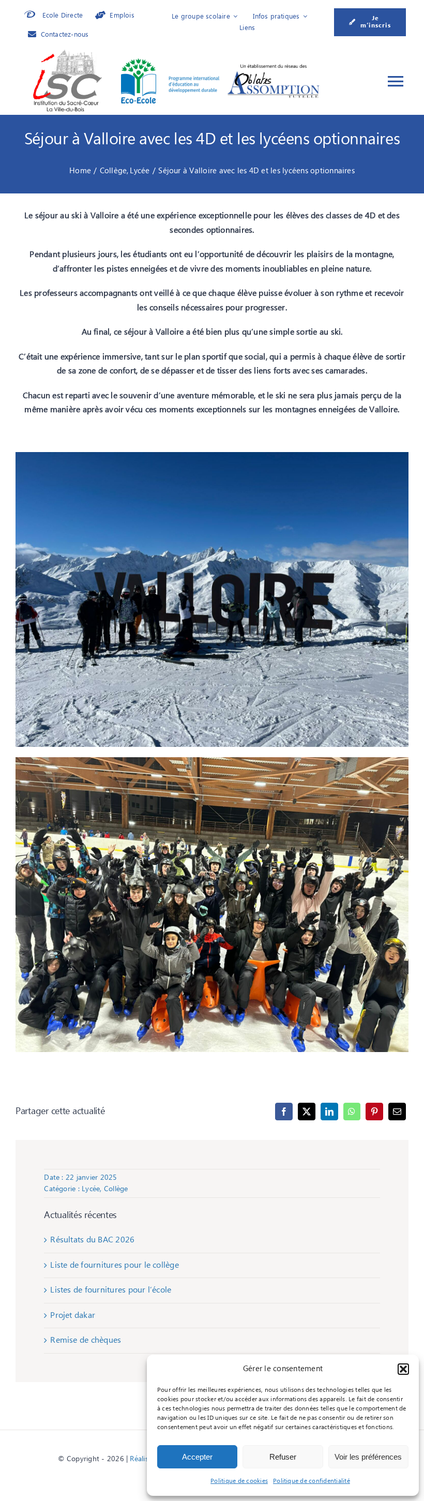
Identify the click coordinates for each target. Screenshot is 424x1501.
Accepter (197, 1456)
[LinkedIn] (329, 1111)
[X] (306, 1111)
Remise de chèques (85, 1340)
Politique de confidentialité (311, 1481)
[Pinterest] (374, 1111)
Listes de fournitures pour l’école (110, 1290)
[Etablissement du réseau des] (273, 66)
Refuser (282, 1456)
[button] (403, 1369)
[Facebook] (283, 1111)
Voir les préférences (368, 1456)
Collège (116, 1189)
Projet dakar (72, 1315)
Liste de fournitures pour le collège (114, 1265)
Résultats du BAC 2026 (92, 1240)
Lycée (91, 1189)
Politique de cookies (239, 1481)
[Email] (397, 1111)
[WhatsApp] (351, 1111)
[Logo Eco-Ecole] (170, 62)
